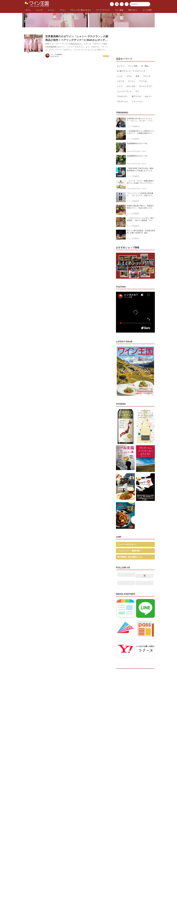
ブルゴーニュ (122, 101)
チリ (137, 91)
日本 (137, 76)
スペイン (131, 81)
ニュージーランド (124, 91)
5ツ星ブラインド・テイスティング (131, 71)
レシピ (119, 76)
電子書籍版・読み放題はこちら (130, 557)
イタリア (120, 81)
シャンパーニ (137, 101)
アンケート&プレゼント (127, 544)
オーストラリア (145, 86)
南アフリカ (136, 96)
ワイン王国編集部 (56, 54)
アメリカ (143, 81)
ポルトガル (130, 86)
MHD (29, 21)
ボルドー (148, 96)
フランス (146, 76)
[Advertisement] (135, 40)
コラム (129, 76)
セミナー (120, 66)
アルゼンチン (122, 96)
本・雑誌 (144, 66)
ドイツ (119, 86)
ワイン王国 (132, 66)
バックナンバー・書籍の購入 (129, 551)
